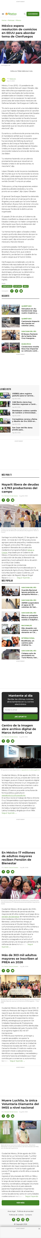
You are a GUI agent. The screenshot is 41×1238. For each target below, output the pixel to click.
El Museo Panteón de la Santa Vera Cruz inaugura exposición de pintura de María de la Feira (30, 339)
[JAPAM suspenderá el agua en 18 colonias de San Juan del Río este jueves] (11, 604)
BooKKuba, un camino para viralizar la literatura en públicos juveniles (29, 645)
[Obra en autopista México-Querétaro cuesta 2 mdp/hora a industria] (11, 616)
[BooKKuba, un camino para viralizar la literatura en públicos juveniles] (11, 642)
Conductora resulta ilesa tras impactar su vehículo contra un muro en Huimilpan (30, 351)
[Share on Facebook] (12, 291)
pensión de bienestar (10, 917)
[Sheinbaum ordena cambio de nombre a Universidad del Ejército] (5, 412)
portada (17, 286)
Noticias (11, 20)
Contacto (28, 1215)
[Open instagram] (22, 1219)
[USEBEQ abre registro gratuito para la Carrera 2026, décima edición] (5, 395)
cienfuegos (7, 286)
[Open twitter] (18, 1219)
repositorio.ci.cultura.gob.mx (30, 770)
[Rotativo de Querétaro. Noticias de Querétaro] (14, 14)
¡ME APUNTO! (20, 717)
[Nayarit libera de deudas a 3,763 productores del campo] (20, 516)
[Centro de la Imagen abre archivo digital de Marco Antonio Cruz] (20, 757)
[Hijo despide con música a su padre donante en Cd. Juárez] (11, 629)
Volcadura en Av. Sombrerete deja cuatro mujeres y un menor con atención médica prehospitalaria (29, 314)
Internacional (28, 638)
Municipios (26, 344)
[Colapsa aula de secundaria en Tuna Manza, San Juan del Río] (11, 654)
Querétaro (26, 306)
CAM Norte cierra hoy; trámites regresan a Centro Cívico (24, 404)
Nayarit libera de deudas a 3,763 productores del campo (20, 488)
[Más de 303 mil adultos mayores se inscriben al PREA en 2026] (20, 986)
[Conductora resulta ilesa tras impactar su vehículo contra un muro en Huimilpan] (11, 347)
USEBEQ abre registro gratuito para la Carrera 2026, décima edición (22, 396)
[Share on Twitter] (16, 291)
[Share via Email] (21, 291)
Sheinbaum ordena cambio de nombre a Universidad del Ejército (24, 413)
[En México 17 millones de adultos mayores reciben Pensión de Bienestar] (20, 887)
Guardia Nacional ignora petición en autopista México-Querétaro (29, 593)
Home (4, 20)
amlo (26, 286)
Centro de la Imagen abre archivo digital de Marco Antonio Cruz (19, 729)
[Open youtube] (27, 1219)
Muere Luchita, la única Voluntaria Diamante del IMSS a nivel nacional (20, 1104)
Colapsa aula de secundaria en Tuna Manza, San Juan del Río (29, 656)
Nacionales (26, 625)
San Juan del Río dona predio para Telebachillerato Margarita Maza (24, 431)
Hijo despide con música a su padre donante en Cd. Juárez (29, 631)
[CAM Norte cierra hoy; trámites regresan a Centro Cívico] (5, 404)
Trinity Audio (21, 71)
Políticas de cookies (16, 1215)
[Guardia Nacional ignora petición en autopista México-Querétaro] (11, 591)
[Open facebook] (13, 1219)
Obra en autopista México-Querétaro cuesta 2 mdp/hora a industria (29, 618)
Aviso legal (11, 1211)
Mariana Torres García (11, 496)
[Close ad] (39, 1228)
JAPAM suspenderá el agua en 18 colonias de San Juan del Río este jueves (30, 607)
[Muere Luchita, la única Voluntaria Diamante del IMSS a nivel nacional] (20, 1132)
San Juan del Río (28, 331)
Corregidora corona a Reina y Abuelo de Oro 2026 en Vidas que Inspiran (24, 421)
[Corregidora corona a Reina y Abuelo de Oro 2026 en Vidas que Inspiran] (5, 421)
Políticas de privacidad (25, 1211)
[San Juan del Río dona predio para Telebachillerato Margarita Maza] (5, 429)
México (18, 20)
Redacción (13, 79)
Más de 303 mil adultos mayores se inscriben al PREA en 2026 (20, 958)
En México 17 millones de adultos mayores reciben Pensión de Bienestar (18, 858)
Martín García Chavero (11, 867)
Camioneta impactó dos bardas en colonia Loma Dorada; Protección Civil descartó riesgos (30, 326)
